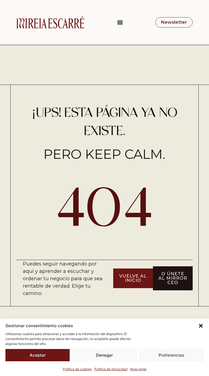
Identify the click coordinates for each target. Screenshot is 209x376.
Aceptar (38, 355)
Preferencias (171, 355)
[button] (201, 326)
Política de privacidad (110, 369)
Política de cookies (77, 369)
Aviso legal (138, 369)
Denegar (104, 355)
